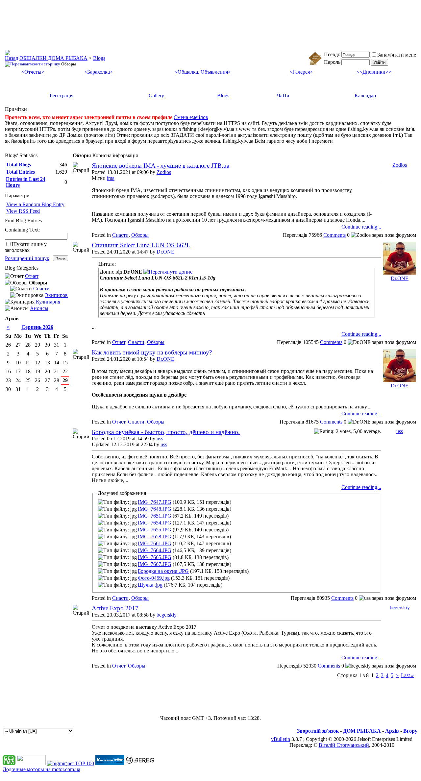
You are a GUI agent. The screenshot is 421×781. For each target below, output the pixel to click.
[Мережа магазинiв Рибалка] (140, 763)
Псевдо (332, 54)
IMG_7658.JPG (154, 536)
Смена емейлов (191, 117)
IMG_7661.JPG (154, 543)
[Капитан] (109, 763)
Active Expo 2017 (115, 608)
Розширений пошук (27, 258)
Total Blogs (18, 164)
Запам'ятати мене (396, 55)
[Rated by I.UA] (31, 763)
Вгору (410, 731)
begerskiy (167, 615)
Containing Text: (22, 229)
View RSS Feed (23, 211)
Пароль (332, 62)
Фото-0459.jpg (154, 578)
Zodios (164, 172)
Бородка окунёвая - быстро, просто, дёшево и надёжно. (166, 431)
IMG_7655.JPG (154, 529)
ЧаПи (283, 95)
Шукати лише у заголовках (26, 247)
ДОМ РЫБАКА (362, 731)
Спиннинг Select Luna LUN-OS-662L (141, 245)
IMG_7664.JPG (154, 550)
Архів (392, 731)
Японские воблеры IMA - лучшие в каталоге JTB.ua (160, 165)
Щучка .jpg (150, 585)
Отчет (118, 342)
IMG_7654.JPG (154, 522)
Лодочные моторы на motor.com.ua (41, 769)
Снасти (120, 235)
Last (407, 675)
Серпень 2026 (37, 327)
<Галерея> (301, 72)
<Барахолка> (98, 72)
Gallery (156, 95)
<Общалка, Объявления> (203, 72)
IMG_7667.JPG (154, 564)
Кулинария (48, 302)
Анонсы (39, 308)
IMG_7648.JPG (154, 509)
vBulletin (280, 739)
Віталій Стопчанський (344, 745)
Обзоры (140, 235)
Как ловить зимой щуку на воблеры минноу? (152, 352)
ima (110, 178)
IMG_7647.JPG (154, 502)
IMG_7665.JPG (154, 557)
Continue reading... (361, 227)
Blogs (99, 58)
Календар (365, 95)
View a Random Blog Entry (35, 204)
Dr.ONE (165, 252)
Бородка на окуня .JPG (163, 571)
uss (160, 438)
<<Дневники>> (374, 72)
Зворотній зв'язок (318, 731)
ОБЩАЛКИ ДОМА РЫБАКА (53, 58)
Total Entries (20, 172)
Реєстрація (61, 95)
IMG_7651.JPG (154, 516)
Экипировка (59, 295)
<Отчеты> (32, 72)
